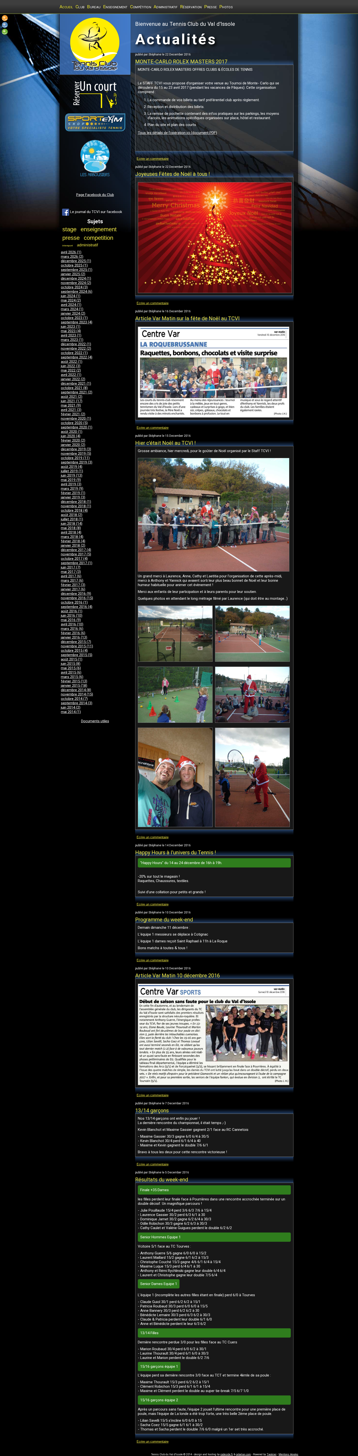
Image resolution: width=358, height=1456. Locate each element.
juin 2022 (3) (70, 366)
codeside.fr (226, 1454)
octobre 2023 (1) (74, 318)
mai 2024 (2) (71, 300)
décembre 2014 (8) (76, 690)
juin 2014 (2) (70, 707)
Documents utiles (95, 721)
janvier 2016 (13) (74, 637)
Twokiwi (271, 1454)
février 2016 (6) (73, 633)
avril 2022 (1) (71, 375)
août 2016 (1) (71, 611)
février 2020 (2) (73, 440)
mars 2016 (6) (72, 628)
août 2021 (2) (71, 396)
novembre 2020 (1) (76, 418)
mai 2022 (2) (71, 370)
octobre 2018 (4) (74, 510)
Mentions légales (288, 1454)
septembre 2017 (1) (76, 563)
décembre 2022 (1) (76, 344)
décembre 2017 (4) (76, 550)
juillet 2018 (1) (72, 519)
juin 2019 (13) (71, 475)
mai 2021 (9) (71, 405)
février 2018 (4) (73, 541)
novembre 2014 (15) (77, 694)
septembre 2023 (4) (76, 322)
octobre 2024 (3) (74, 287)
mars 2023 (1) (72, 340)
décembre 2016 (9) (76, 593)
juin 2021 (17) (71, 401)
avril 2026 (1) (71, 252)
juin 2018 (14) (71, 523)
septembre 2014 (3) (76, 703)
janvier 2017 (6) (73, 589)
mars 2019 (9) (72, 488)
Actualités (176, 39)
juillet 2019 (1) (72, 471)
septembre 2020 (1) (76, 427)
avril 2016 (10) (72, 624)
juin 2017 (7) (70, 567)
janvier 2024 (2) (73, 313)
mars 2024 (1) (72, 309)
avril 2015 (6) (71, 672)
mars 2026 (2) (72, 256)
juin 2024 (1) (70, 296)
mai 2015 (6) (71, 668)
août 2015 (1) (71, 659)
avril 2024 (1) (71, 305)
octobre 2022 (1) (74, 353)
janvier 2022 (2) (73, 379)
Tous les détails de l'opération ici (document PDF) (177, 133)
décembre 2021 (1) (76, 383)
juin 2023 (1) (70, 326)
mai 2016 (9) (71, 620)
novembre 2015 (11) (77, 646)
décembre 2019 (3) (76, 449)
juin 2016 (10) (71, 615)
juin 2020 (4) (70, 436)
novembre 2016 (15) (77, 598)
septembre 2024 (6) (76, 291)
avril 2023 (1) (71, 335)
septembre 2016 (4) (76, 607)
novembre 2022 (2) (76, 348)
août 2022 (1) (71, 361)
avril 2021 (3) (71, 410)
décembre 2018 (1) (76, 502)
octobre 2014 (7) (74, 699)
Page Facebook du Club (95, 195)
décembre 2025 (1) (76, 261)
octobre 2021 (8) (74, 388)
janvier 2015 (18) (74, 685)
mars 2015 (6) (72, 677)
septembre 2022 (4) (76, 357)
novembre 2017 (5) (76, 554)
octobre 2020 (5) (74, 423)
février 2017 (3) (73, 585)
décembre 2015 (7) (76, 642)
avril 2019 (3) (71, 484)
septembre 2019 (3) (76, 462)
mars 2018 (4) (72, 537)
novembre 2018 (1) (76, 506)
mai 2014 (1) (71, 712)
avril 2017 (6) (71, 576)
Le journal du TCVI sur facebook (95, 212)
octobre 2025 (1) (74, 265)
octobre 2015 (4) (74, 650)
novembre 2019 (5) (76, 453)
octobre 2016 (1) (74, 602)
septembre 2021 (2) (76, 392)
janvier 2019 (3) (73, 497)
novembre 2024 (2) (76, 283)
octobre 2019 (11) (75, 458)
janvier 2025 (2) (73, 274)
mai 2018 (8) (71, 528)
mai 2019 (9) (71, 480)
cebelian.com (243, 1454)
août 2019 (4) (71, 466)
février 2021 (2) (73, 414)
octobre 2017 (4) (74, 558)
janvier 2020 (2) (73, 445)
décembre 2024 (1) (76, 278)
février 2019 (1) (73, 493)
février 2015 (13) (74, 681)
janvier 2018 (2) (73, 545)
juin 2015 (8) (70, 663)
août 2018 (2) (71, 515)
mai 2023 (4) (71, 331)
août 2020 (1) (71, 431)
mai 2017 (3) (71, 572)
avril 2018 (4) (71, 532)
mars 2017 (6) (72, 580)
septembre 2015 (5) (76, 655)
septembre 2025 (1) (76, 270)
